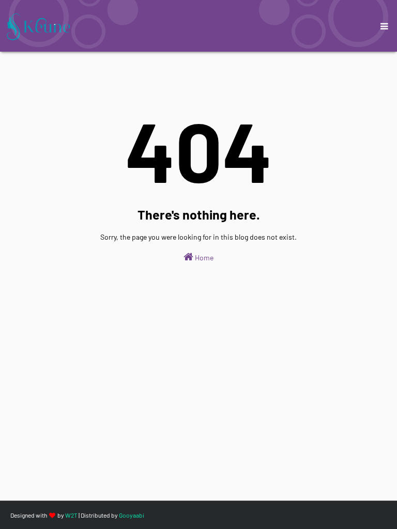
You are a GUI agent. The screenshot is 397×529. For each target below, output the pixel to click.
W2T (71, 515)
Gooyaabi (131, 515)
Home (203, 257)
